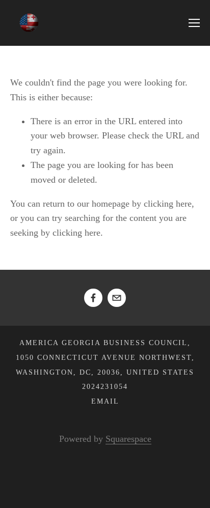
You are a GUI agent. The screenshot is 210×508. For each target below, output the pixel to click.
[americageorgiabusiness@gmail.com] (117, 298)
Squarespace (128, 439)
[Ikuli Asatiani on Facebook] (93, 298)
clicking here (168, 204)
